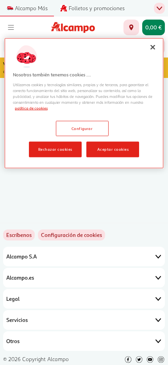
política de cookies (31, 107)
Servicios (17, 319)
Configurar (82, 128)
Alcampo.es (20, 277)
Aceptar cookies (113, 149)
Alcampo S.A (21, 256)
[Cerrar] (152, 47)
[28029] (131, 27)
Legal (13, 298)
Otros (13, 341)
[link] (71, 234)
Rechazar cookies (55, 149)
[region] (84, 103)
